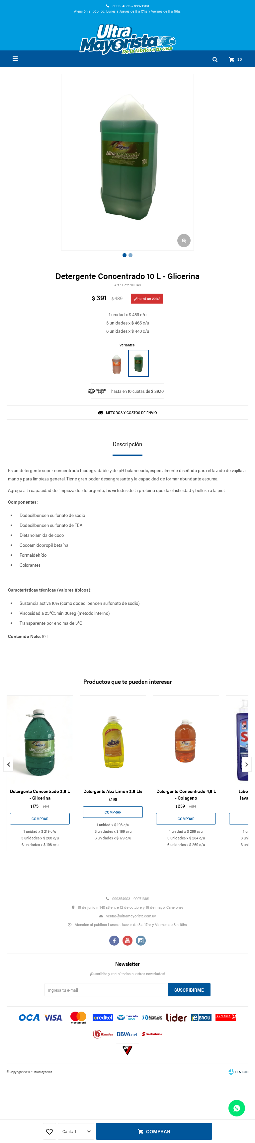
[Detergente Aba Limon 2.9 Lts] (113, 739)
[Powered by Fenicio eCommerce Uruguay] (238, 1072)
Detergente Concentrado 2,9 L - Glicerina (40, 794)
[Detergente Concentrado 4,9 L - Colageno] (186, 739)
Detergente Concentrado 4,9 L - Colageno (186, 794)
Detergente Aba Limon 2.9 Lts (112, 791)
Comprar (158, 1131)
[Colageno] (117, 363)
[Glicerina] (138, 363)
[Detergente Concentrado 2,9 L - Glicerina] (40, 739)
